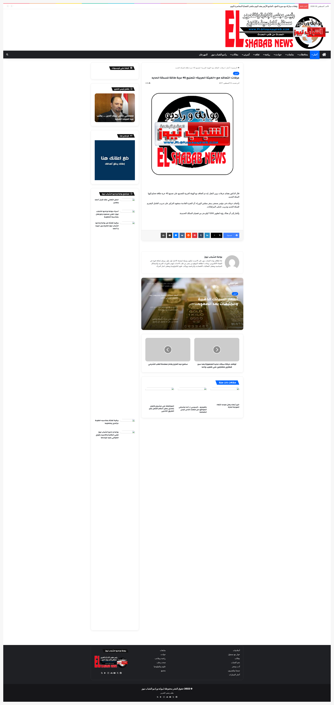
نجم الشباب (235, 662)
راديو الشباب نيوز (219, 54)
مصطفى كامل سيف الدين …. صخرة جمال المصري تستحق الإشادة (115, 117)
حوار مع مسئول (234, 654)
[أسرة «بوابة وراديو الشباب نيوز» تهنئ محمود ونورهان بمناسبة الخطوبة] (128, 215)
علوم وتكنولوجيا (160, 666)
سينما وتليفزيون (234, 671)
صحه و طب (161, 662)
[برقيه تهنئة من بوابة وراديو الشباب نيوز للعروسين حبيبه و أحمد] (128, 319)
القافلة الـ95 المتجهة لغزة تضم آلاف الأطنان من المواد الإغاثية (214, 301)
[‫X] (117, 673)
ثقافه (257, 54)
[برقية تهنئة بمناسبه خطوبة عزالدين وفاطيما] (128, 424)
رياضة (267, 54)
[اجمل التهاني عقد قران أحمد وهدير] (128, 203)
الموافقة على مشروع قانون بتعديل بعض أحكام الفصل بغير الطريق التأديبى (161, 408)
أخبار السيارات (234, 675)
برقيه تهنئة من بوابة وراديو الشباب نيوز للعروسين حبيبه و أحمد (107, 225)
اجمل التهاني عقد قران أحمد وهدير (107, 201)
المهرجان (203, 54)
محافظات (303, 54)
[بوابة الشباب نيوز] (276, 30)
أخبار (315, 54)
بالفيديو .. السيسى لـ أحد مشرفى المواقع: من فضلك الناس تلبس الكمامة (193, 409)
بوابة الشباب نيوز (213, 257)
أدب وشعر (236, 666)
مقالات (235, 54)
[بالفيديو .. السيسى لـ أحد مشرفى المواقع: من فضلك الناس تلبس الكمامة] (192, 396)
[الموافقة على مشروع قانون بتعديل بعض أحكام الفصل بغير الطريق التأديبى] (159, 395)
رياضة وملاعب (160, 658)
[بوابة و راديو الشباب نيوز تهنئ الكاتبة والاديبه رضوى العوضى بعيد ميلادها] (128, 528)
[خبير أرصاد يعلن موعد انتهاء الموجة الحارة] (225, 394)
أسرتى (246, 54)
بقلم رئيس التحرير (167, 693)
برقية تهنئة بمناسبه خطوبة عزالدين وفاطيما (107, 422)
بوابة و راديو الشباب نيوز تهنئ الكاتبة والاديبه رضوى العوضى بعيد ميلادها (107, 434)
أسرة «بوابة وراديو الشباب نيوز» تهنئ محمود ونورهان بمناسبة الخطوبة (107, 214)
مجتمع (163, 671)
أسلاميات (236, 650)
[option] (192, 304)
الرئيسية (234, 68)
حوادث (278, 54)
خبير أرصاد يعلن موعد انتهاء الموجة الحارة (228, 406)
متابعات (290, 54)
